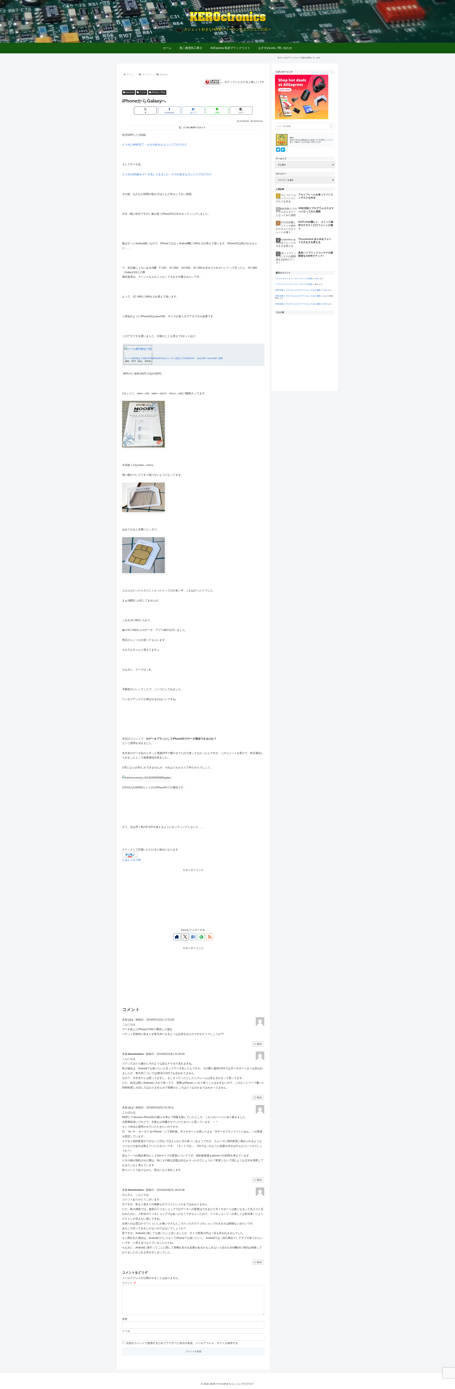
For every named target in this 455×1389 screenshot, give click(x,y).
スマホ (143, 92)
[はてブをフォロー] (193, 936)
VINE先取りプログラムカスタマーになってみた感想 (297, 290)
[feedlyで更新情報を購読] (201, 936)
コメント (129, 1282)
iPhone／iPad (158, 92)
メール (126, 1330)
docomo (130, 92)
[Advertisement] (193, 897)
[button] (241, 111)
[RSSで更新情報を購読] (209, 936)
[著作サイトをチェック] (176, 936)
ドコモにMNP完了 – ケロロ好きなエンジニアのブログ (154, 144)
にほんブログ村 (131, 859)
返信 (259, 1043)
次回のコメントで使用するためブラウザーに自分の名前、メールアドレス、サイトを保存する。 (183, 1343)
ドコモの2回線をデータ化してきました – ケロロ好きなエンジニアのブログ (167, 174)
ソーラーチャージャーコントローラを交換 (293, 278)
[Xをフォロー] (185, 936)
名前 (124, 1318)
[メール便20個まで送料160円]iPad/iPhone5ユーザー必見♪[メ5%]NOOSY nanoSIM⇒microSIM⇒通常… (175, 358)
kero (317, 278)
